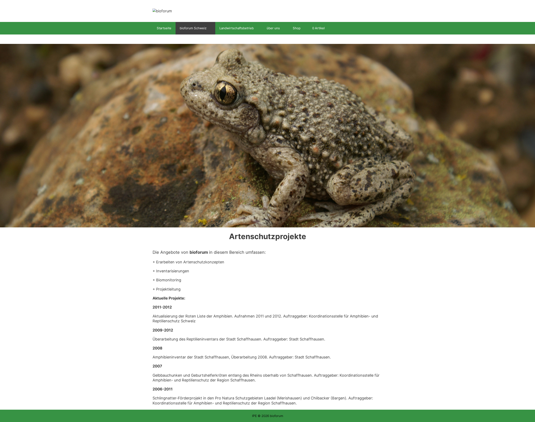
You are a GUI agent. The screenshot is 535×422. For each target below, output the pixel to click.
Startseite (164, 28)
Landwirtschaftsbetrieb (236, 28)
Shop (297, 28)
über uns (273, 28)
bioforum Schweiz (193, 28)
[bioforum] (162, 11)
